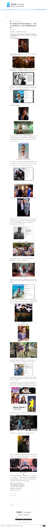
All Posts (7, 16)
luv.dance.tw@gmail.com (38, 9)
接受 (44, 525)
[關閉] (46, 525)
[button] (39, 16)
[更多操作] (36, 21)
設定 (41, 525)
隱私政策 (22, 525)
